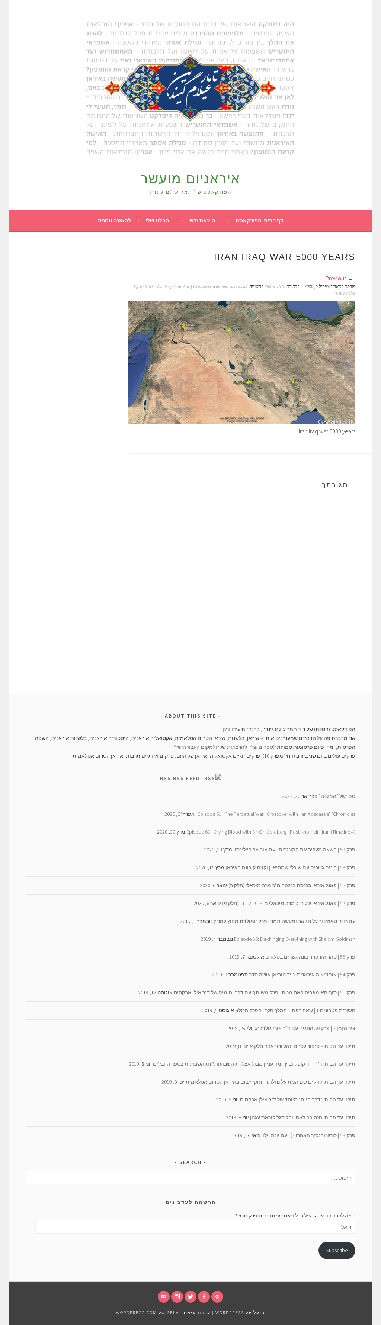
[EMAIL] (164, 1297)
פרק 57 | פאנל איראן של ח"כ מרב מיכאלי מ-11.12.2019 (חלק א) (288, 903)
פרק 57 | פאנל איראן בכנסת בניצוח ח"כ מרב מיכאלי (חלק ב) (291, 885)
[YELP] (217, 1297)
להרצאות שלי (232, 747)
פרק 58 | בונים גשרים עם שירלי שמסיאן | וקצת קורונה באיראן (290, 867)
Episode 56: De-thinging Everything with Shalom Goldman (294, 939)
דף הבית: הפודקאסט (259, 220)
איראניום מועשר (190, 178)
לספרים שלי (263, 747)
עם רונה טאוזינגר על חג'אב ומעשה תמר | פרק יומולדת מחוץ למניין (284, 921)
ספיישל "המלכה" (337, 796)
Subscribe (337, 1250)
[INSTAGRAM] (177, 1297)
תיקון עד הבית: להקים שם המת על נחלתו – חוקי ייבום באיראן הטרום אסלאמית (270, 1081)
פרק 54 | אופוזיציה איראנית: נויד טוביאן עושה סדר (302, 974)
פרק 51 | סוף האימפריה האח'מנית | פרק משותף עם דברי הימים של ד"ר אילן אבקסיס (264, 992)
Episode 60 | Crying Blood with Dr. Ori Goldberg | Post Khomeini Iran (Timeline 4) (270, 831)
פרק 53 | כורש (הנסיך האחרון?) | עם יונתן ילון (308, 1135)
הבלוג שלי (157, 220)
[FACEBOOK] (204, 1297)
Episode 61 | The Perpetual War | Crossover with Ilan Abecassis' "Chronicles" (275, 814)
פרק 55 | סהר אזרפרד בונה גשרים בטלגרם (310, 956)
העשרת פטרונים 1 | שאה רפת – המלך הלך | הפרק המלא (295, 1010)
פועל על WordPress (240, 1312)
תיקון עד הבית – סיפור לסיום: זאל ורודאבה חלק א (302, 1046)
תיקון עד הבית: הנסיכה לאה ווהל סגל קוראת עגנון (302, 1117)
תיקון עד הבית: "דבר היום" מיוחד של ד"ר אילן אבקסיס (297, 1099)
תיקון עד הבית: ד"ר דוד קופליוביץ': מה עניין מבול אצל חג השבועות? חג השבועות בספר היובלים (254, 1064)
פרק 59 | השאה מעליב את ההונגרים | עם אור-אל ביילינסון (294, 849)
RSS (165, 778)
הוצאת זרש (202, 220)
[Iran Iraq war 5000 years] (241, 422)
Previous (337, 278)
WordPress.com (136, 1312)
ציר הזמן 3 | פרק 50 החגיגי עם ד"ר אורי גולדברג (305, 1028)
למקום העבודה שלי (194, 747)
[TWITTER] (190, 1297)
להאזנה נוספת (114, 220)
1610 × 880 (275, 286)
